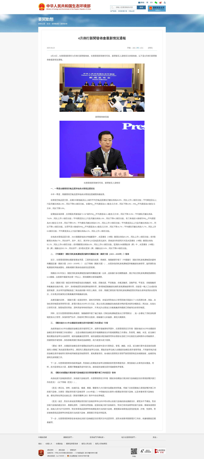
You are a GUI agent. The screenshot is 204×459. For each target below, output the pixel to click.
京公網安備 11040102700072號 (79, 456)
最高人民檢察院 (101, 444)
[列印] (150, 48)
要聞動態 (55, 24)
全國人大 (48, 444)
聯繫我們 (73, 450)
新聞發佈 (64, 24)
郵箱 (142, 2)
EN (151, 2)
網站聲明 (50, 450)
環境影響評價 (122, 11)
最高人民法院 (86, 444)
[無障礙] (164, 2)
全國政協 (59, 444)
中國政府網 (42, 437)
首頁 (48, 24)
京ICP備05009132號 (91, 453)
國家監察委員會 (72, 444)
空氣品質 (132, 11)
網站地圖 (62, 450)
